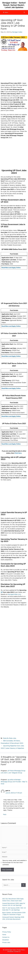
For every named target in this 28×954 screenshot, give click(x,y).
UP (2, 592)
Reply (4, 814)
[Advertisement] (14, 68)
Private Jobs (6, 942)
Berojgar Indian (11, 950)
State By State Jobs (9, 738)
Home (4, 934)
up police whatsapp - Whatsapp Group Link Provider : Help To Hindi (14, 782)
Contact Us (5, 937)
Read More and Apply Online (11, 267)
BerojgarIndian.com (14, 594)
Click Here (18, 453)
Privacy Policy (6, 932)
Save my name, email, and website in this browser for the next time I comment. (14, 862)
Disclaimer (5, 940)
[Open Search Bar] (24, 12)
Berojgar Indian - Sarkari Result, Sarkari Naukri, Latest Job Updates (14, 5)
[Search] (23, 885)
